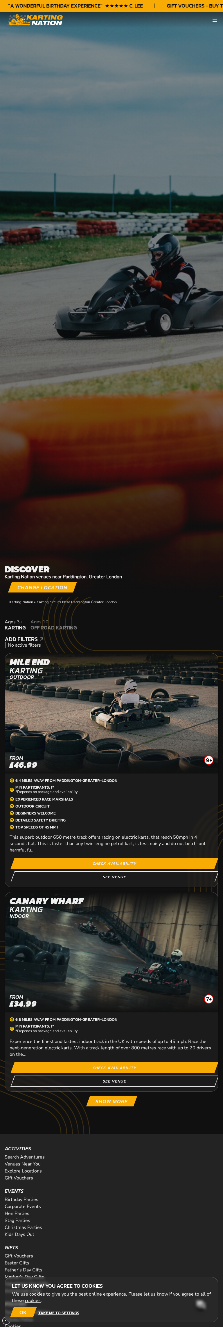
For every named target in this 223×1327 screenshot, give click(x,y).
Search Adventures (25, 1157)
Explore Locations (23, 1171)
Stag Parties (17, 1220)
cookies (33, 1300)
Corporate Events (23, 1206)
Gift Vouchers (19, 1178)
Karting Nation (21, 602)
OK (23, 1312)
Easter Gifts (17, 1263)
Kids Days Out (19, 1234)
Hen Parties (17, 1213)
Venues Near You (23, 1164)
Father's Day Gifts (23, 1270)
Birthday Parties (21, 1199)
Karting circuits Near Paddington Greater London (77, 602)
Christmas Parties (23, 1227)
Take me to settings (58, 1313)
